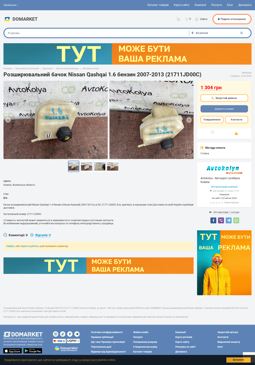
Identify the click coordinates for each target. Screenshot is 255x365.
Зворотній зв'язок (228, 332)
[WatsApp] (236, 220)
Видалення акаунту (229, 342)
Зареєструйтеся (30, 246)
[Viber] (221, 220)
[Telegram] (229, 220)
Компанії (200, 5)
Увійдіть (10, 246)
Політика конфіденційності (107, 332)
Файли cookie (140, 332)
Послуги (216, 5)
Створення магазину (145, 346)
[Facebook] (213, 220)
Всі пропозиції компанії (224, 186)
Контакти (236, 119)
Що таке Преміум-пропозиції (108, 342)
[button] (117, 360)
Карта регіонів (183, 337)
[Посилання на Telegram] (77, 334)
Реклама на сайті (185, 346)
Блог (230, 5)
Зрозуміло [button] (238, 360)
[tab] (15, 235)
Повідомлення (211, 119)
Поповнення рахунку (145, 342)
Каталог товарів (158, 5)
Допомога (245, 5)
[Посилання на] (55, 334)
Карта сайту (181, 5)
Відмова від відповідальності (108, 351)
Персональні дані (101, 346)
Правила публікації (102, 337)
